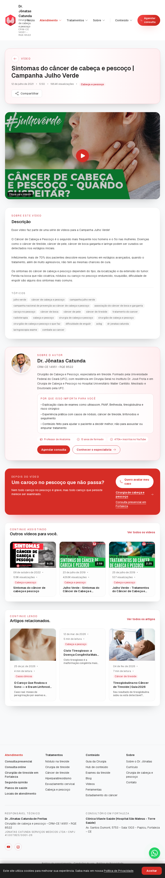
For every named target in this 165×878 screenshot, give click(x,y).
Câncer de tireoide (57, 772)
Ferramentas (94, 789)
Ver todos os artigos (141, 619)
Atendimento (49, 20)
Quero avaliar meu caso (136, 481)
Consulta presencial (18, 761)
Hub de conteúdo (97, 767)
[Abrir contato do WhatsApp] (154, 853)
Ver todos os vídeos (141, 532)
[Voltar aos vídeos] (15, 58)
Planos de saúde (16, 788)
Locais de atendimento (20, 793)
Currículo (132, 767)
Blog (89, 778)
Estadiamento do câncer (102, 795)
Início (31, 20)
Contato (131, 782)
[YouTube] (8, 846)
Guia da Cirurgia (96, 761)
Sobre (97, 20)
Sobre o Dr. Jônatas (139, 761)
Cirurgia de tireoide (57, 767)
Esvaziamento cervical (60, 784)
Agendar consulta (150, 20)
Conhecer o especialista (94, 449)
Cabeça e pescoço (57, 789)
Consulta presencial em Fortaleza (131, 504)
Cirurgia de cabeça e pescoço (130, 494)
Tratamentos (75, 20)
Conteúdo (122, 20)
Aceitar (151, 871)
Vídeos (90, 784)
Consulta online (15, 767)
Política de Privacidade (118, 871)
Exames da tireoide (98, 772)
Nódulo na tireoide (57, 761)
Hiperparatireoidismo (58, 778)
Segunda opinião (16, 782)
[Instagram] (18, 846)
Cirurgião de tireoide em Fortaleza (21, 775)
